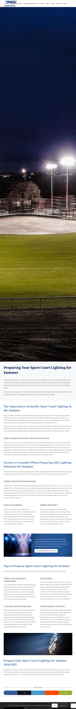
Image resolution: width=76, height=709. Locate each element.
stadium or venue (20, 674)
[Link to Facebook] (11, 10)
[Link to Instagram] (8, 10)
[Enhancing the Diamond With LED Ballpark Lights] (75, 354)
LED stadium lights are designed (13, 442)
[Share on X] (24, 693)
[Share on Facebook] (10, 693)
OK (54, 705)
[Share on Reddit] (52, 693)
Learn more (62, 705)
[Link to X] (4, 10)
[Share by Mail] (65, 693)
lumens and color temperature (61, 486)
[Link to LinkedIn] (6, 10)
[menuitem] (7, 3)
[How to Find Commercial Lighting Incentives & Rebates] (1, 354)
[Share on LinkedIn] (38, 693)
